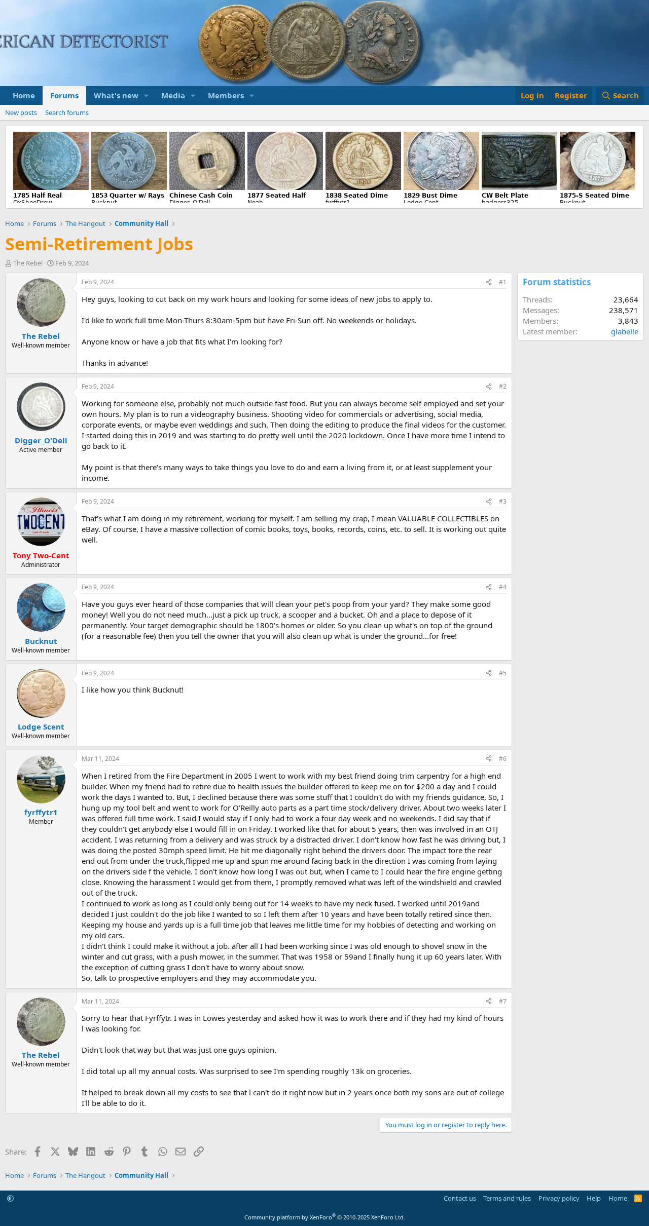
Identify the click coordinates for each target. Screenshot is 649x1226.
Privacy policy (559, 1198)
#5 (503, 673)
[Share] (488, 282)
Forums (64, 95)
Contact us (460, 1198)
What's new (116, 95)
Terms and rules (507, 1198)
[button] (146, 95)
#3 (503, 501)
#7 (503, 1001)
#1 (503, 282)
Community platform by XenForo (324, 1217)
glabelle (624, 331)
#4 (503, 587)
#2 (503, 386)
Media (173, 95)
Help (594, 1198)
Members (226, 95)
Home (24, 95)
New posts (21, 112)
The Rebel (28, 262)
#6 (503, 758)
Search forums (67, 112)
